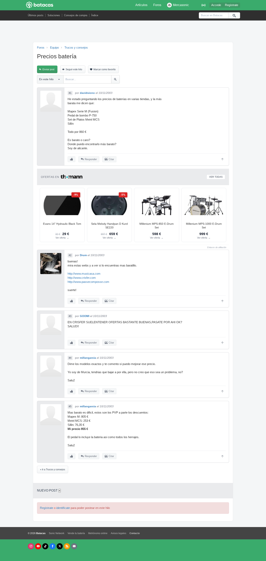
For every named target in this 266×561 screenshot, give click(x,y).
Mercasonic (181, 5)
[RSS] (67, 546)
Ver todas (216, 177)
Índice (94, 15)
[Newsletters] (74, 546)
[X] (60, 546)
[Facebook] (52, 546)
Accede (216, 5)
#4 (70, 358)
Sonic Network (56, 533)
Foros (157, 5)
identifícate (63, 508)
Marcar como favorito (104, 69)
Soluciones (54, 15)
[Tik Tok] (45, 546)
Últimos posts (35, 15)
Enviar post (48, 69)
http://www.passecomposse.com (88, 281)
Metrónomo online (97, 533)
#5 (70, 406)
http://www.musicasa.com (84, 273)
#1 (70, 93)
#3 (70, 316)
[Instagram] (31, 546)
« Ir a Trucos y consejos (52, 469)
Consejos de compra (75, 15)
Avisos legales (118, 533)
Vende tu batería (76, 533)
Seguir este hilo (74, 69)
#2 (70, 255)
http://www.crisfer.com (82, 277)
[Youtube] (38, 546)
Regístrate (231, 5)
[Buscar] (234, 15)
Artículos (141, 5)
